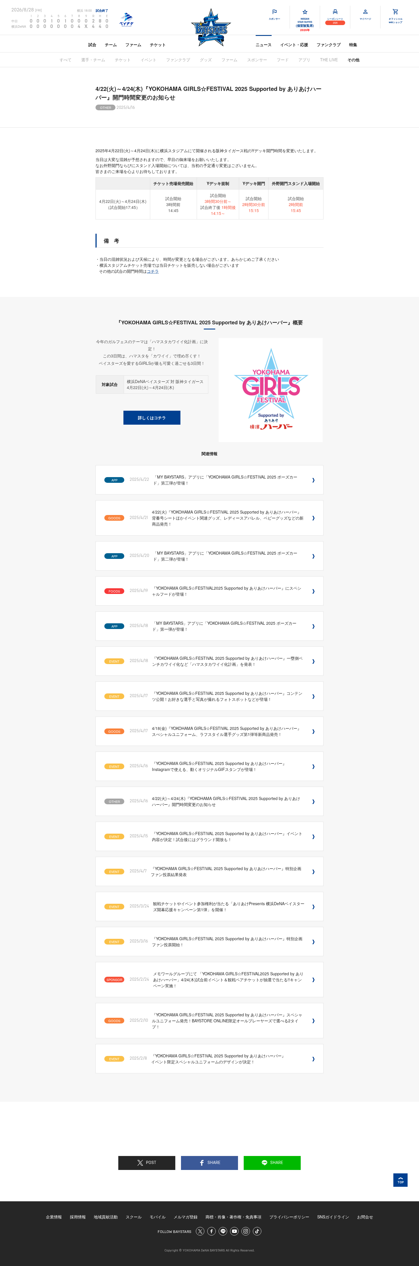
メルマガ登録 (186, 1217)
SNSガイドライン (333, 1217)
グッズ (206, 59)
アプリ (304, 59)
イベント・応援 (294, 44)
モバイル (158, 1217)
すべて (66, 59)
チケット (158, 44)
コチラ (153, 271)
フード (283, 59)
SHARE (214, 1163)
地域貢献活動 (106, 1217)
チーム (111, 44)
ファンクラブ (329, 44)
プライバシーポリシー (289, 1217)
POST (151, 1163)
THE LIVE (329, 59)
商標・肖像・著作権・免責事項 (233, 1217)
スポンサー (257, 59)
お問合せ (365, 1217)
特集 (353, 44)
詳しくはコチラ (152, 417)
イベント (148, 59)
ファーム (133, 44)
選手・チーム (93, 59)
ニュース (264, 44)
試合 (92, 44)
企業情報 (54, 1217)
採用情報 (78, 1217)
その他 (353, 59)
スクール (134, 1217)
